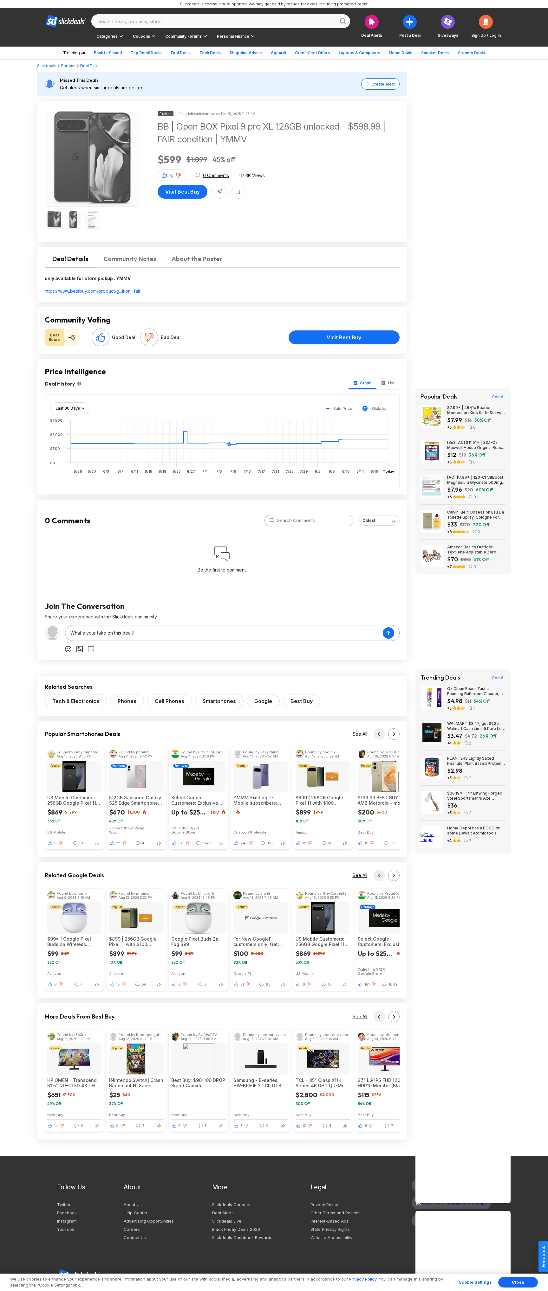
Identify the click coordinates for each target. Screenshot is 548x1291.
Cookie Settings (475, 1282)
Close (518, 1282)
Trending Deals (440, 677)
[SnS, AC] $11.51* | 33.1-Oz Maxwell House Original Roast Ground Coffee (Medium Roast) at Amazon (475, 445)
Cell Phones (169, 701)
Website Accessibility (331, 1237)
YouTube (66, 1229)
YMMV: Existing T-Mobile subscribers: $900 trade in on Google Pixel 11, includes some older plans (260, 800)
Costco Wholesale (249, 832)
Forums (68, 65)
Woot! (114, 832)
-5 (171, 175)
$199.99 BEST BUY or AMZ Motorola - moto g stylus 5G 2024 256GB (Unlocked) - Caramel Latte (383, 800)
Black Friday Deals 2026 (236, 1229)
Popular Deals (439, 396)
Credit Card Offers (312, 52)
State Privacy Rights (330, 1229)
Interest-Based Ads (329, 1221)
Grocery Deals (471, 52)
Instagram (67, 1221)
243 (243, 843)
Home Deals (400, 52)
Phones (127, 701)
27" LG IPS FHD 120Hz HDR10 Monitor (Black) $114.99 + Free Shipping (384, 1082)
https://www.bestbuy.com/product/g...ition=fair (92, 291)
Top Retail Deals (146, 52)
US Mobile (56, 832)
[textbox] (224, 633)
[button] (486, 26)
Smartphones (219, 701)
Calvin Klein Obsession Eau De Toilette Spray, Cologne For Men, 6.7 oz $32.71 (475, 515)
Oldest (368, 520)
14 (56, 1125)
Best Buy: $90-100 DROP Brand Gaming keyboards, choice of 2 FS (198, 1082)
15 (366, 843)
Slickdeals (46, 65)
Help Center (135, 1212)
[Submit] (272, 520)
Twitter (64, 1204)
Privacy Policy (324, 1204)
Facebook (67, 1212)
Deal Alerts (223, 1212)
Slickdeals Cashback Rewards (242, 1237)
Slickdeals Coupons (231, 1204)
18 (304, 843)
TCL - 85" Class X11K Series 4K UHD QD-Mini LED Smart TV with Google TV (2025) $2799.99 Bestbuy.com (321, 1082)
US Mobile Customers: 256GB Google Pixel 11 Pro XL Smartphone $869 (71, 800)
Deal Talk (89, 65)
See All (360, 734)
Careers (132, 1229)
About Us (133, 1204)
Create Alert (383, 84)
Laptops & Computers (359, 52)
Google (263, 701)
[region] (274, 1282)
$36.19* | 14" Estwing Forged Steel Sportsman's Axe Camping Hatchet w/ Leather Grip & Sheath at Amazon (474, 796)
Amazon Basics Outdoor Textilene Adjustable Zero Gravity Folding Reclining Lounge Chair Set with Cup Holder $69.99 (472, 550)
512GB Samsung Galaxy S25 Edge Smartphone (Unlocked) (135, 800)
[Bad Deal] (149, 337)
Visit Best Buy (182, 192)
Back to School (108, 52)
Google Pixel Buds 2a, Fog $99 (195, 941)
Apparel (278, 52)
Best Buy (301, 701)
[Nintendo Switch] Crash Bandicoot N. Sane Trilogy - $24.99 (136, 1082)
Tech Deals (210, 52)
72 (118, 843)
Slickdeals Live (226, 1221)
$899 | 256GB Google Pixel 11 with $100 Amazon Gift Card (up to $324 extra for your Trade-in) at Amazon (322, 800)
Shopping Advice (246, 52)
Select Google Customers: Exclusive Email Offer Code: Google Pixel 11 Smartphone (194, 800)
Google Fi (242, 973)
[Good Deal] (100, 337)
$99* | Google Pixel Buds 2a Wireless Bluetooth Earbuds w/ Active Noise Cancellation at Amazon (73, 941)
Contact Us (135, 1237)
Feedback (543, 1256)
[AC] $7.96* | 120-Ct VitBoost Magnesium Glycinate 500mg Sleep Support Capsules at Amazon (475, 480)
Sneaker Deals (435, 52)
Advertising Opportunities (149, 1221)
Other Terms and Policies (335, 1212)
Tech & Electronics (75, 701)
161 (180, 843)
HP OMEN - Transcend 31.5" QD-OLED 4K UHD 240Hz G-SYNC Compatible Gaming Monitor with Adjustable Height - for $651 (73, 1082)
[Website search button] (343, 21)
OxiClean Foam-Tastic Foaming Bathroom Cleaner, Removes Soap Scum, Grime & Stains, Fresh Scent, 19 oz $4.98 (476, 691)
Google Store (183, 832)
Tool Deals (180, 52)
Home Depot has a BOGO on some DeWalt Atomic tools (473, 830)
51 (242, 984)
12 (304, 1125)
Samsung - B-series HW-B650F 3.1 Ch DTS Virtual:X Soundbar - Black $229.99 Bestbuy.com (257, 1082)
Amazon (303, 832)
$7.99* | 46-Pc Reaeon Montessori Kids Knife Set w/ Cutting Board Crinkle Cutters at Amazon (474, 410)
